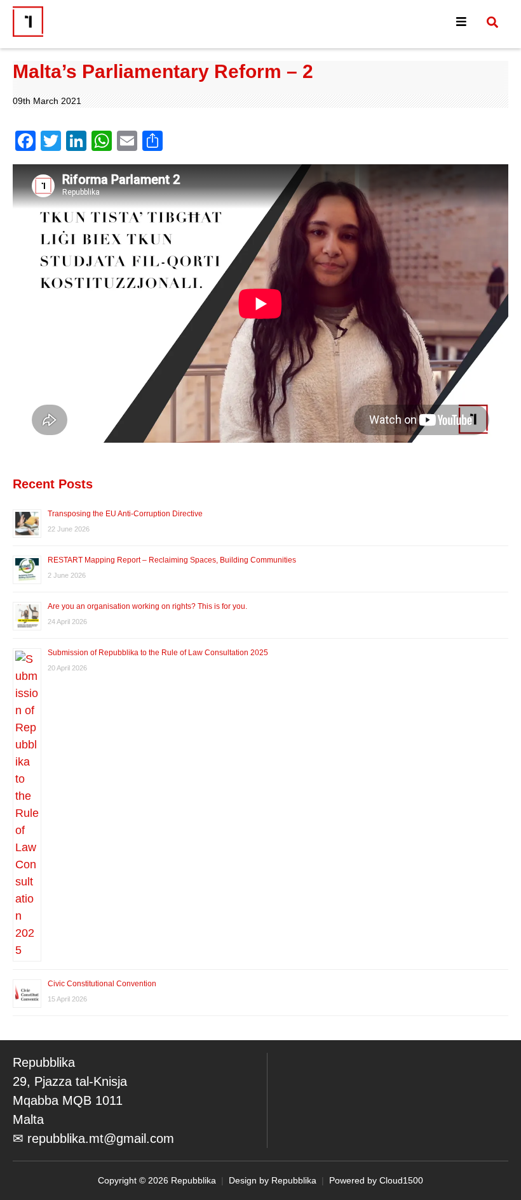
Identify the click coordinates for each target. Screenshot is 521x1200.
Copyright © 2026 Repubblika (157, 1180)
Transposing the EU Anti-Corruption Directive (125, 513)
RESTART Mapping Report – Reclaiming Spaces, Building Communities (172, 560)
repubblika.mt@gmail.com (100, 1138)
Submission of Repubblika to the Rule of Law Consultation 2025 (158, 652)
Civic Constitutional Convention (103, 983)
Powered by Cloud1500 (376, 1180)
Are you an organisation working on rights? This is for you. (147, 606)
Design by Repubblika (272, 1180)
